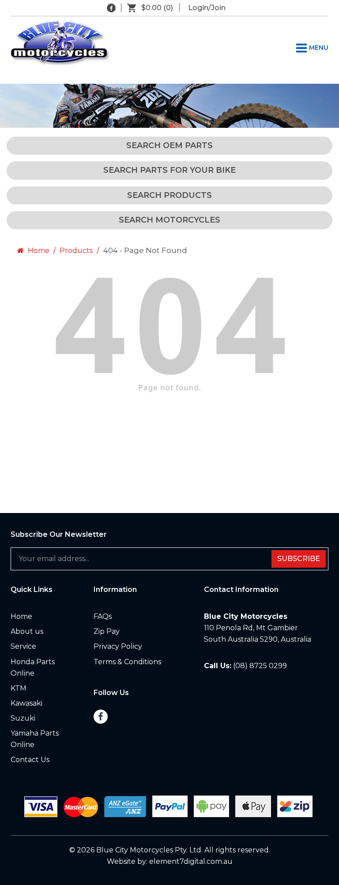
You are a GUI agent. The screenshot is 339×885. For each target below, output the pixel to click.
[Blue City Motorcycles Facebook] (111, 8)
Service (23, 646)
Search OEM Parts (169, 145)
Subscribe (298, 558)
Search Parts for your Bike (169, 170)
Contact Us (30, 759)
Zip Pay (107, 631)
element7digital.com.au (191, 861)
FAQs (103, 616)
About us (27, 631)
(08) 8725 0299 (260, 666)
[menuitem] (45, 616)
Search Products (169, 195)
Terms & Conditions (127, 662)
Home (37, 250)
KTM (18, 688)
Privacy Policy (118, 646)
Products (76, 250)
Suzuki (23, 718)
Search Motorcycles (169, 220)
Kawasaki (26, 703)
